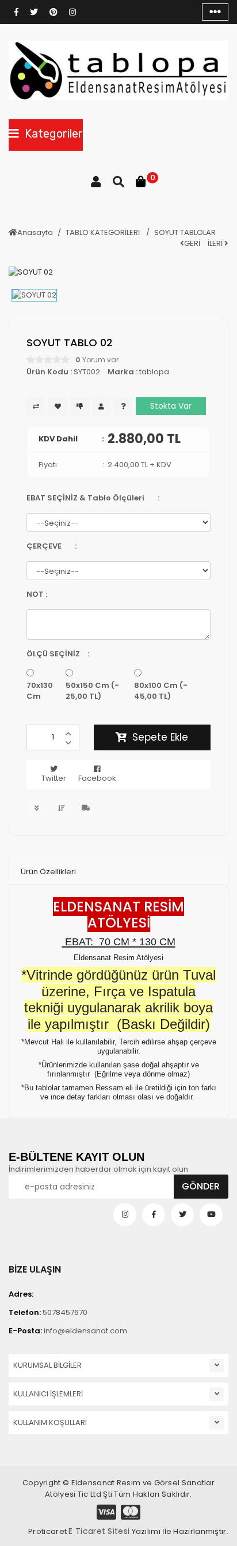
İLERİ (216, 243)
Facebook (97, 778)
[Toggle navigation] (215, 12)
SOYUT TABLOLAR (185, 232)
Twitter (53, 778)
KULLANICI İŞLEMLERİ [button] (48, 1393)
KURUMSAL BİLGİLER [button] (47, 1365)
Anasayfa (35, 232)
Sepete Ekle (160, 737)
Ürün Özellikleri (48, 871)
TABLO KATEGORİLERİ (104, 232)
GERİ (192, 243)
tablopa (154, 371)
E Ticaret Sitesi (98, 1531)
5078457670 (48, 1312)
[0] (141, 181)
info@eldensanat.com (68, 1330)
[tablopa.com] (118, 70)
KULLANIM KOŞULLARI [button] (50, 1422)
